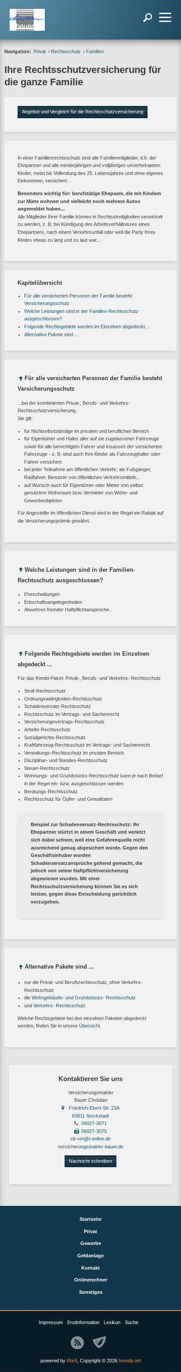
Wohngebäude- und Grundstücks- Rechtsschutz (84, 997)
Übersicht (89, 1025)
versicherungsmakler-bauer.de (90, 1146)
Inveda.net (130, 1360)
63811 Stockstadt (90, 1115)
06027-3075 (94, 1131)
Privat (39, 51)
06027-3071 (94, 1123)
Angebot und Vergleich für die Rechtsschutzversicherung (82, 111)
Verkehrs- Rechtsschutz (59, 1005)
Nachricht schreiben (90, 1161)
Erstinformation (83, 1322)
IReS (72, 1360)
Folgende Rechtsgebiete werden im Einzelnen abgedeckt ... (87, 326)
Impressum (51, 1322)
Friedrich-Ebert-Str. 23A (94, 1108)
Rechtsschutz (66, 51)
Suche (131, 1322)
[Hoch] (21, 380)
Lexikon (112, 1322)
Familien (95, 51)
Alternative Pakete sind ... (51, 334)
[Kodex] (99, 1342)
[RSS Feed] (77, 1342)
